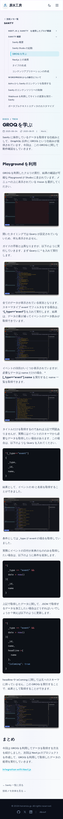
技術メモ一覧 (13, 19)
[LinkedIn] (30, 811)
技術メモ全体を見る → (14, 790)
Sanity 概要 (18, 42)
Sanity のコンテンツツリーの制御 (25, 90)
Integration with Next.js (17, 769)
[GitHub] (18, 812)
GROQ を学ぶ (19, 53)
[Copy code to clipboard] (56, 452)
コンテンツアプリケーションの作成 (30, 71)
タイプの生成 (19, 65)
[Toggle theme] (49, 5)
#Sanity (43, 131)
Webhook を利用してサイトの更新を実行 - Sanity (30, 98)
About (43, 811)
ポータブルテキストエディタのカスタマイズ (31, 106)
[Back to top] (56, 812)
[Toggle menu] (57, 5)
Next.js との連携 (20, 59)
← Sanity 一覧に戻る (13, 785)
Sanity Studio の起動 (22, 48)
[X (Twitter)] (25, 812)
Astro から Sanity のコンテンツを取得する (29, 83)
